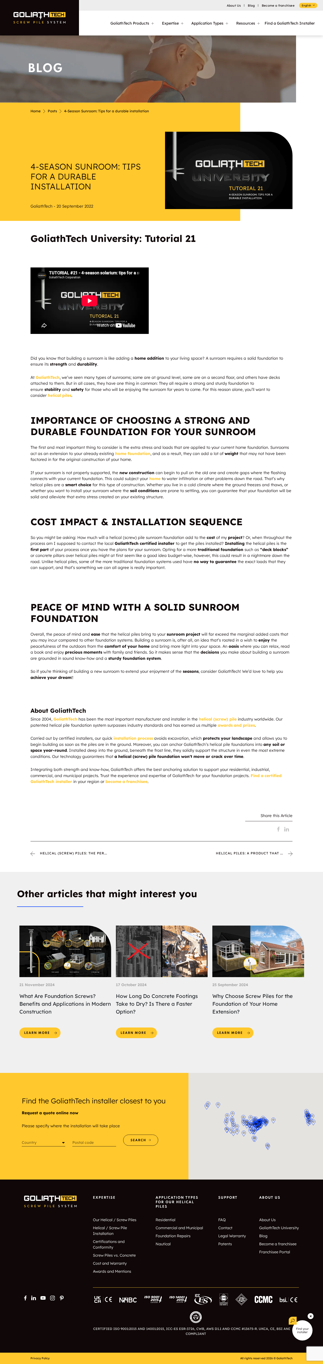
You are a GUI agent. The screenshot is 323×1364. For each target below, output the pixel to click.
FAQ (222, 1219)
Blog (251, 5)
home (155, 478)
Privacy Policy (40, 1358)
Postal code (83, 1142)
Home (36, 111)
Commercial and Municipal (179, 1227)
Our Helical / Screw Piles (114, 1219)
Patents (225, 1244)
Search (138, 1140)
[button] (237, 1127)
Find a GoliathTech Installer (290, 23)
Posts (52, 111)
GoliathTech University (279, 1227)
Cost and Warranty (110, 1263)
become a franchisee (126, 781)
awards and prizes (236, 725)
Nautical (163, 1244)
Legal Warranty (232, 1235)
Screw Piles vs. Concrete (114, 1255)
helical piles (59, 395)
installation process (133, 738)
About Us (234, 5)
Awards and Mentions (112, 1271)
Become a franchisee (278, 5)
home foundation (132, 453)
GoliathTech (48, 377)
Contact (225, 1227)
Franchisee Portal (274, 1252)
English (306, 5)
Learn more (42, 1031)
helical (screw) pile (218, 719)
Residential (165, 1219)
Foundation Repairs (173, 1235)
